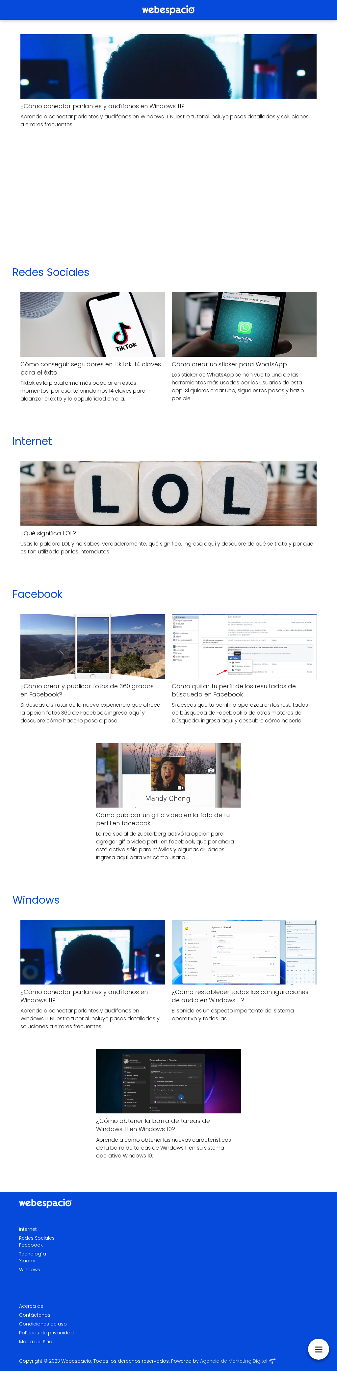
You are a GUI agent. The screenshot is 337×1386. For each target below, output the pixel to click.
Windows (36, 899)
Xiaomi (27, 1260)
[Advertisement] (168, 206)
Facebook (38, 594)
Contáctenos (34, 1315)
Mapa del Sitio (35, 1341)
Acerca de (31, 1306)
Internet (32, 441)
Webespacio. (76, 1361)
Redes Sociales (51, 272)
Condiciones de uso (43, 1324)
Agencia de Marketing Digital (233, 1361)
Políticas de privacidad (46, 1332)
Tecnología (32, 1254)
